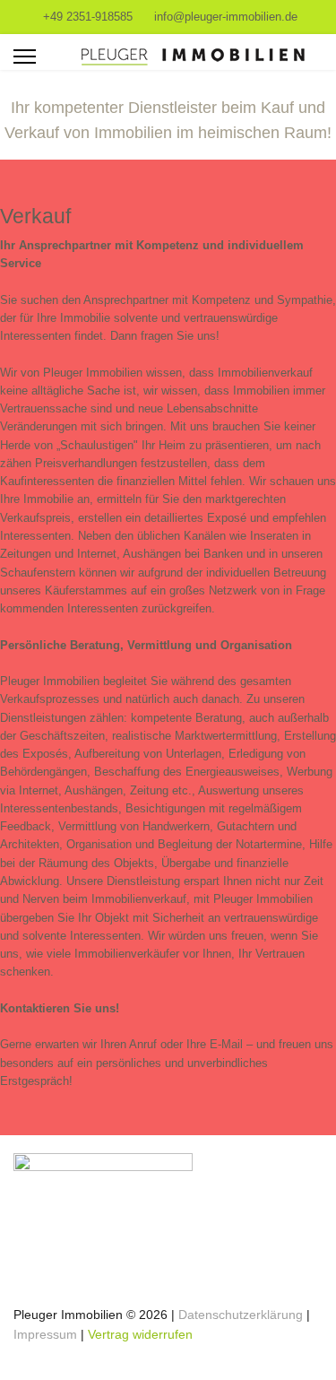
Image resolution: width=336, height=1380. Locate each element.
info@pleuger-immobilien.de (225, 17)
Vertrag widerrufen (140, 1334)
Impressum (45, 1334)
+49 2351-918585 (88, 17)
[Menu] (24, 56)
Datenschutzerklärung (242, 1314)
